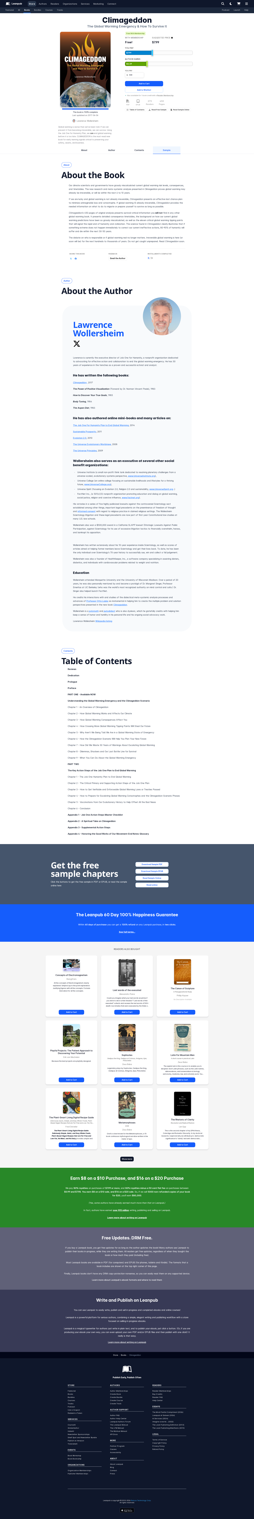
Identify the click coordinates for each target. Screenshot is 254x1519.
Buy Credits (157, 1394)
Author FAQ (115, 1415)
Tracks (60, 10)
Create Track (115, 1404)
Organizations (70, 4)
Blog (112, 1467)
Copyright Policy (159, 1443)
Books (27, 10)
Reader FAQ (157, 1397)
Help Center (157, 1400)
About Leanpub (116, 1464)
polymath (94, 611)
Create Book (115, 1394)
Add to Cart (144, 83)
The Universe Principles (85, 450)
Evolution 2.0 (79, 438)
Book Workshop (74, 1456)
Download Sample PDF (152, 864)
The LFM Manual (117, 1428)
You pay (128, 71)
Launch (237, 10)
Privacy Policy (158, 1446)
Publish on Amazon (76, 1441)
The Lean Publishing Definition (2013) (168, 1425)
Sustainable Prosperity (84, 431)
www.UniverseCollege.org (97, 484)
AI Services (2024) (160, 1419)
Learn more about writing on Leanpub (127, 1217)
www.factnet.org (130, 497)
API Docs (114, 1434)
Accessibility (115, 1452)
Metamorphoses (127, 1122)
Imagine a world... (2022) (163, 1422)
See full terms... (127, 932)
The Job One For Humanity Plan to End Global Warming (101, 425)
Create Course (116, 1400)
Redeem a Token (75, 1413)
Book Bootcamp (74, 1459)
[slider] (152, 53)
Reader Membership (165, 95)
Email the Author (117, 258)
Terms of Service (159, 1440)
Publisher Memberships (78, 1474)
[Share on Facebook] (75, 258)
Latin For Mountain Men (182, 1055)
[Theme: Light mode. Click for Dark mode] (231, 4)
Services (85, 4)
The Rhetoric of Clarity (182, 1119)
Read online (152, 885)
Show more (127, 1159)
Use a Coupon (74, 1410)
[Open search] (223, 4)
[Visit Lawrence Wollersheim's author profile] (162, 316)
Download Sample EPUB (152, 871)
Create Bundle (116, 1397)
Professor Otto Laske (97, 601)
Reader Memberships (161, 1391)
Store (32, 4)
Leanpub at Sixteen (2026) (163, 1415)
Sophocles (127, 1055)
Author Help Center (118, 1419)
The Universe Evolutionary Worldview (92, 444)
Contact (113, 1470)
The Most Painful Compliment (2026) (167, 1412)
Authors (43, 4)
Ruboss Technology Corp (141, 1500)
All (19, 10)
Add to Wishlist (144, 90)
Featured (10, 10)
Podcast (226, 10)
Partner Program (117, 1446)
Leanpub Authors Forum (120, 1422)
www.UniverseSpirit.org (161, 489)
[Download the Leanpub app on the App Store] (127, 1510)
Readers (55, 4)
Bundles (37, 10)
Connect (111, 4)
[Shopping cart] (238, 4)
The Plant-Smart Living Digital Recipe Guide (71, 1117)
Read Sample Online (152, 878)
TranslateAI (73, 1444)
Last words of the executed (127, 990)
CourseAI (72, 1425)
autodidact (109, 611)
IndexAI (71, 1431)
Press (112, 1474)
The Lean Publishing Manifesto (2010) (168, 1428)
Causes (113, 1449)
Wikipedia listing (103, 621)
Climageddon (120, 604)
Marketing (98, 4)
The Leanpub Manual (119, 1425)
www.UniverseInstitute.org (141, 476)
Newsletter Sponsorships (79, 1434)
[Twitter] (76, 343)
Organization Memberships (79, 1470)
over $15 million (121, 1210)
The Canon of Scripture (182, 988)
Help (246, 10)
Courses (49, 10)
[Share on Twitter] (70, 258)
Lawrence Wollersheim (87, 121)
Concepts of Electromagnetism (71, 975)
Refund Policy (158, 1449)
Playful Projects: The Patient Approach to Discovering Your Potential (71, 1052)
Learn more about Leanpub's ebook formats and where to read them (127, 1280)
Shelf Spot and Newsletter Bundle (82, 1438)
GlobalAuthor (73, 1428)
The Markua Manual (118, 1431)
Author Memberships (119, 1391)
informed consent (87, 511)
